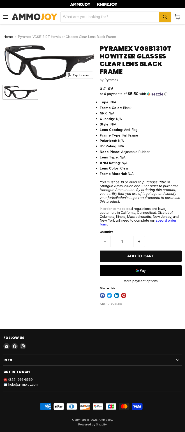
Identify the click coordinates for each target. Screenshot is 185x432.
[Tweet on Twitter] (109, 295)
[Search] (165, 17)
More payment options (141, 281)
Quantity (106, 231)
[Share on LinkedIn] (116, 295)
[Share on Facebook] (102, 295)
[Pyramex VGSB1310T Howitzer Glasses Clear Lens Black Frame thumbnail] (20, 92)
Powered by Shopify (92, 424)
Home (8, 37)
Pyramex (111, 80)
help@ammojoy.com (23, 384)
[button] (141, 94)
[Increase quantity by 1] (139, 241)
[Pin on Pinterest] (123, 295)
